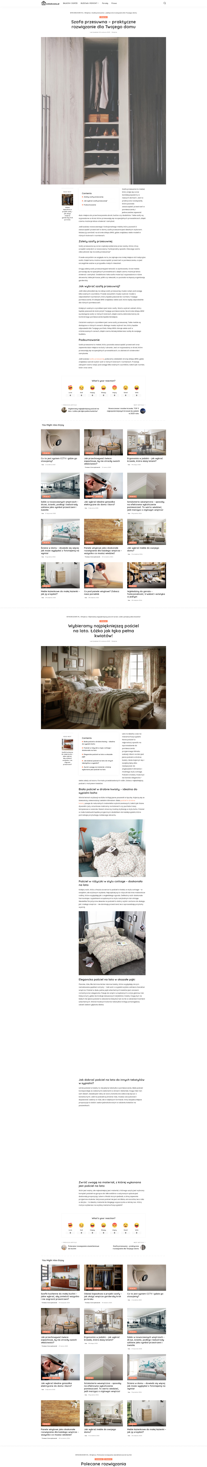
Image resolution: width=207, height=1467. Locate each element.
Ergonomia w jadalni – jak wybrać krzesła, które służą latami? (145, 459)
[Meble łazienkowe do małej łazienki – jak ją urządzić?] (60, 575)
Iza (43, 464)
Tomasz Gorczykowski (92, 467)
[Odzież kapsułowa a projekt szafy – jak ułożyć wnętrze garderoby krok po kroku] (67, 199)
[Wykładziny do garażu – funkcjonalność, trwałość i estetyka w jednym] (146, 575)
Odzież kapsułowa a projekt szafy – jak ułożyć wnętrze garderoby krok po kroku (67, 213)
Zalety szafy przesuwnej (93, 197)
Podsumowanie (90, 205)
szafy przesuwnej (97, 359)
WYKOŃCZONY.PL (76, 13)
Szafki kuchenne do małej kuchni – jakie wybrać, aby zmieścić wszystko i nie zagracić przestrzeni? (67, 758)
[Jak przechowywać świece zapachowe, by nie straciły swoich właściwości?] (103, 442)
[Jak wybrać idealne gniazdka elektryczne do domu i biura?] (103, 486)
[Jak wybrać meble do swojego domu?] (146, 532)
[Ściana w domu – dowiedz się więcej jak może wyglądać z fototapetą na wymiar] (60, 532)
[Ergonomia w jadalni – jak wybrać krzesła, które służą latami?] (146, 442)
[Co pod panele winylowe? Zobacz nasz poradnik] (103, 575)
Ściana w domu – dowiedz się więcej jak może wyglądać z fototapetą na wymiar (60, 551)
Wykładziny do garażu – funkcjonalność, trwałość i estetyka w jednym (146, 594)
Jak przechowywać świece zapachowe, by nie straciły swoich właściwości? (102, 461)
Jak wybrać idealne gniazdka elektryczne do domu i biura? (99, 503)
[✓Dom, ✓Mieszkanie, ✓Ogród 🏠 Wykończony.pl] (50, 3)
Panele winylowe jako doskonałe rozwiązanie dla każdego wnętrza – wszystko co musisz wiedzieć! (103, 551)
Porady (89, 1288)
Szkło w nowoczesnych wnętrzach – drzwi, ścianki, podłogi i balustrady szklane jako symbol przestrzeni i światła (59, 505)
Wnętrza (88, 13)
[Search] (164, 3)
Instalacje (90, 496)
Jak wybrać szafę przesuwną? (95, 201)
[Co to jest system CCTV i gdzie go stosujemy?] (60, 442)
